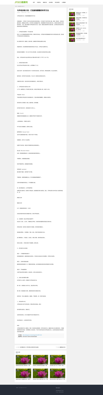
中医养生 (39, 2)
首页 (34, 2)
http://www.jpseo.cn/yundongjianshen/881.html (32, 335)
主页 (16, 6)
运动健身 (51, 2)
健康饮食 (45, 2)
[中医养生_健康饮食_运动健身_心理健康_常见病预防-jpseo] (21, 4)
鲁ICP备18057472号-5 (23, 387)
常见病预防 (57, 2)
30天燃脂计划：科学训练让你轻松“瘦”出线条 (29, 347)
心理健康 (64, 2)
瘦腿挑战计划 (62, 347)
